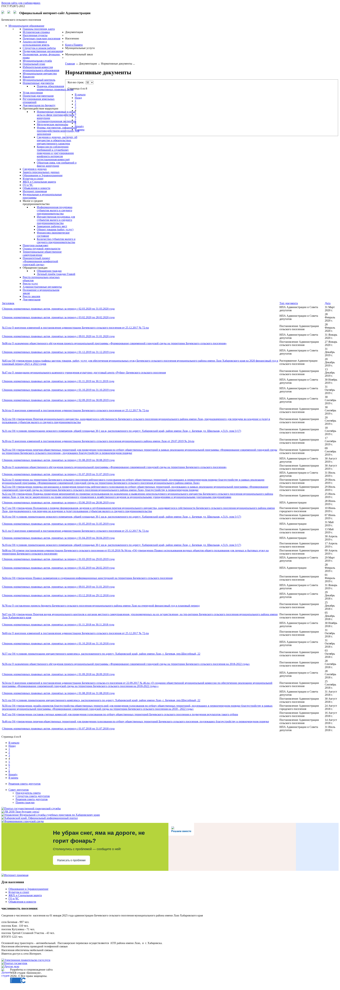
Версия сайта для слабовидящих (20, 2)
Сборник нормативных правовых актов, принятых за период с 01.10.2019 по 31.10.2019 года (58, 389)
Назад (78, 97)
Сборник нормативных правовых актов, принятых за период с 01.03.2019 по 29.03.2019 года (58, 559)
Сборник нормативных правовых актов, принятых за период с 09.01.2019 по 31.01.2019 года (58, 586)
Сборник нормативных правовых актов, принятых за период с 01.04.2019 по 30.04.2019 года (58, 537)
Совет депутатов (18, 789)
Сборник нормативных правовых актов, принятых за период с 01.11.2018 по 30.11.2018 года (58, 624)
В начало (80, 94)
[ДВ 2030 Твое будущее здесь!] (20, 811)
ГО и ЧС (13, 898)
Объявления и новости (22, 901)
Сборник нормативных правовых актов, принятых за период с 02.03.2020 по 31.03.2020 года (58, 308)
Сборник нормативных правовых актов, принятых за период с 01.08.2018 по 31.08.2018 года (58, 693)
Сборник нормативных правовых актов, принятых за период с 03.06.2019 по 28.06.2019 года (58, 502)
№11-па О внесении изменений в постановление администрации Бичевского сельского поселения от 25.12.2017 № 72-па (75, 530)
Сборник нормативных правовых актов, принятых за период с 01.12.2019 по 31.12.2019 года (58, 352)
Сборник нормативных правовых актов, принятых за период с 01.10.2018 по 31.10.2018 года (58, 643)
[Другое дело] (10, 966)
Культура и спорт (18, 892)
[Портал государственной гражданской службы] (31, 808)
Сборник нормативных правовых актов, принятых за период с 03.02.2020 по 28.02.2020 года (58, 317)
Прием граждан (25, 802)
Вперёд (79, 126)
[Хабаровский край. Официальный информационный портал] (39, 818)
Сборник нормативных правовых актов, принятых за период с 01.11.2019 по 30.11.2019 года (58, 381)
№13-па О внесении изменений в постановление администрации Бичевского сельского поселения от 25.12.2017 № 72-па (75, 327)
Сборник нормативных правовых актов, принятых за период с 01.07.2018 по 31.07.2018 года (58, 728)
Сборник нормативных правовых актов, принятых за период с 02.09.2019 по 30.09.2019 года (58, 400)
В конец (79, 129)
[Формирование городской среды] (22, 821)
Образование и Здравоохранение (28, 888)
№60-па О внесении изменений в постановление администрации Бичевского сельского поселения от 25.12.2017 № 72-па (75, 633)
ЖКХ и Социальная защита (25, 895)
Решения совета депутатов (24, 783)
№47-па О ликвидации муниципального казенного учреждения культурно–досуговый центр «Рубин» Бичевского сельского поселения (84, 372)
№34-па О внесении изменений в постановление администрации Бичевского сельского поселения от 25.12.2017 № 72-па (75, 410)
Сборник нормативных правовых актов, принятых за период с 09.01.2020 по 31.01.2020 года (58, 336)
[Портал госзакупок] (14, 963)
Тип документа (288, 303)
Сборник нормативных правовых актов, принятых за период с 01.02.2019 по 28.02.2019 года (58, 567)
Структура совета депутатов (33, 796)
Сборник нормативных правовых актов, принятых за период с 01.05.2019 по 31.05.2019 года (58, 523)
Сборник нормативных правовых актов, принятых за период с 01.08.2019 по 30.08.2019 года (58, 460)
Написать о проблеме (71, 860)
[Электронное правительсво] (25, 960)
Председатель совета (28, 792)
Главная (70, 63)
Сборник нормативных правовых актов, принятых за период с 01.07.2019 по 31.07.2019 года (58, 474)
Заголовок (8, 303)
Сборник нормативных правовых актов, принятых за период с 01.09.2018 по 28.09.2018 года (58, 674)
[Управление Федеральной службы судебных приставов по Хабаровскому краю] (50, 814)
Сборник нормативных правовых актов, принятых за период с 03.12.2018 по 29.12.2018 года (58, 595)
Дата (327, 303)
